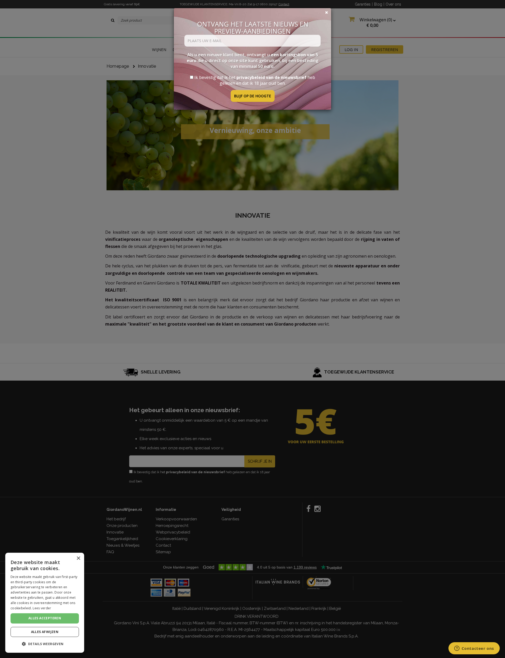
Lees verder (42, 608)
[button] (45, 643)
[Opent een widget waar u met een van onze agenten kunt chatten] (474, 648)
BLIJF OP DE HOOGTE (252, 95)
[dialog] (44, 603)
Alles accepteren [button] (44, 618)
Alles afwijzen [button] (45, 632)
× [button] (78, 558)
